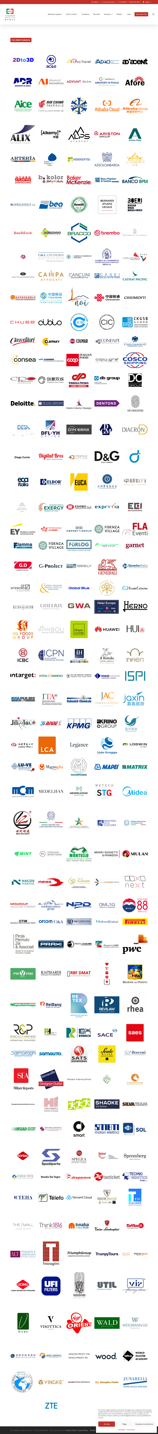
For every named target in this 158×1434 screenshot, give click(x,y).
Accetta (107, 1424)
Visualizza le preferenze (144, 1424)
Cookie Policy (122, 1429)
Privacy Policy (131, 1429)
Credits (92, 1430)
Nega (124, 1424)
